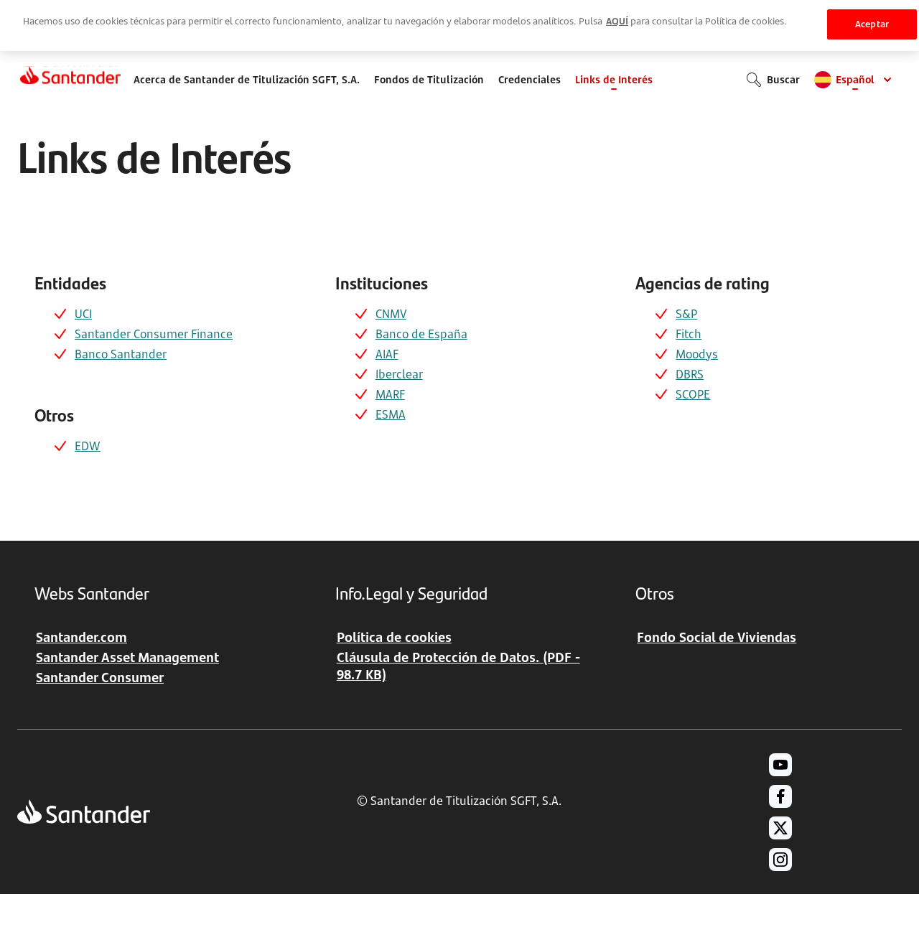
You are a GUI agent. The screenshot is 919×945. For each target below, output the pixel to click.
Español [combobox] (855, 79)
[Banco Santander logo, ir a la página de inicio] (70, 79)
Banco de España (421, 334)
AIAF (386, 354)
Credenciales (529, 79)
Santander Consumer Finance (154, 334)
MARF (390, 394)
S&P (686, 314)
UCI (83, 314)
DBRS (690, 374)
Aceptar (872, 23)
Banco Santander (121, 354)
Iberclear (399, 374)
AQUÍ (617, 20)
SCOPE (693, 394)
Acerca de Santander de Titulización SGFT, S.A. (247, 79)
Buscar (783, 79)
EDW (88, 446)
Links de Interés (614, 79)
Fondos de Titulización (429, 79)
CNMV (390, 314)
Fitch (688, 334)
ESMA (390, 414)
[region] (459, 25)
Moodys (697, 354)
